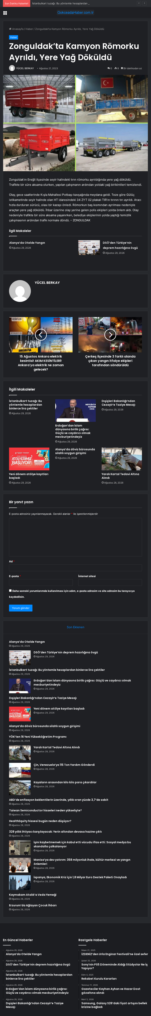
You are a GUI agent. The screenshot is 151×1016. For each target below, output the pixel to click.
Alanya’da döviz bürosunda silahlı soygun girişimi (75, 451)
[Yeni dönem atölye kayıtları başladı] (29, 459)
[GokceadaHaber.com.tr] (75, 12)
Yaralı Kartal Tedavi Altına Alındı (120, 476)
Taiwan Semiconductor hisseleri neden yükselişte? (45, 810)
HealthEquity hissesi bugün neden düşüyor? (40, 821)
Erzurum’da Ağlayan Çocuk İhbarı (33, 905)
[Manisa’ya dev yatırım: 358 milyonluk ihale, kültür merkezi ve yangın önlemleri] (20, 865)
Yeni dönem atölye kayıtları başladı (28, 476)
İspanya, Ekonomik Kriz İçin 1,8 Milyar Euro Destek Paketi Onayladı (80, 877)
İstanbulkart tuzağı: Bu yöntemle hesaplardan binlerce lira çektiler (72, 3)
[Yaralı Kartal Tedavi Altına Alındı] (122, 459)
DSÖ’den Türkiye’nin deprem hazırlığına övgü (66, 652)
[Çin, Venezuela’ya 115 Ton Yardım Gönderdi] (20, 770)
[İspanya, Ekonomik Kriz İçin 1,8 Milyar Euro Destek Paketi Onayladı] (20, 882)
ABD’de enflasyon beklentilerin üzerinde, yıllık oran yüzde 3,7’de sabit (58, 800)
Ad (12, 561)
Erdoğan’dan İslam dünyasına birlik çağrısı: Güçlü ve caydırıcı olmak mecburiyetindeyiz (72, 431)
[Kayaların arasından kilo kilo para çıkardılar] (20, 787)
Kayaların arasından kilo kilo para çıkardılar (65, 782)
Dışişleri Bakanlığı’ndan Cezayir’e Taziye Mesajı (118, 403)
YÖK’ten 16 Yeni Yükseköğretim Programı (37, 737)
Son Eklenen (75, 627)
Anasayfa (17, 28)
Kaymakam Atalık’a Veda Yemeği (32, 895)
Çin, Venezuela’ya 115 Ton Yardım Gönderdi (64, 765)
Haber (29, 28)
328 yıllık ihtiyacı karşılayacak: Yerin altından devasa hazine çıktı (55, 832)
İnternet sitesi (87, 576)
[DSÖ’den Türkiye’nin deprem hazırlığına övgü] (89, 247)
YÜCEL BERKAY (25, 68)
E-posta (15, 576)
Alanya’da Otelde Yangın (27, 243)
